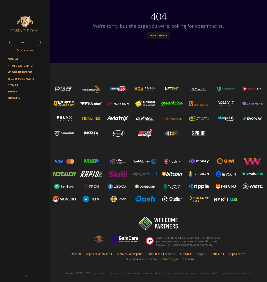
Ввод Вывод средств (21, 78)
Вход (25, 42)
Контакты (14, 98)
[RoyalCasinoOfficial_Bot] (26, 276)
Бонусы (13, 91)
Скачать (188, 259)
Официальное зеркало (141, 259)
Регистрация (25, 50)
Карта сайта (237, 254)
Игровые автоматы (20, 65)
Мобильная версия (20, 72)
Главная (13, 59)
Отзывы (13, 85)
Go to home (158, 35)
